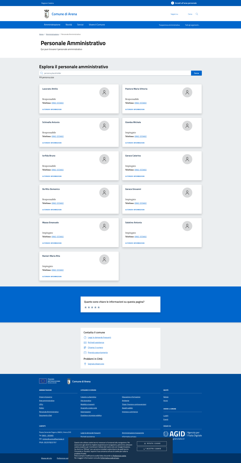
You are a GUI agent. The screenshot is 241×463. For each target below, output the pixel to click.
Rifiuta (154, 443)
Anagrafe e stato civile (89, 408)
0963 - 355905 (47, 435)
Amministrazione (52, 34)
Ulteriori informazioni (52, 109)
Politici (41, 408)
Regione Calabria (47, 3)
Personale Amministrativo (48, 411)
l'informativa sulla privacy (109, 458)
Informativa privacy (129, 436)
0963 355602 (58, 103)
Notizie (165, 397)
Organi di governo (45, 397)
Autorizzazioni (86, 411)
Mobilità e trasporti (88, 404)
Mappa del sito (46, 458)
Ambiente (125, 400)
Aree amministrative (46, 400)
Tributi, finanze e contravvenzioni (134, 404)
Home (41, 34)
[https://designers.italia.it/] (182, 434)
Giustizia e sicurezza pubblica (91, 415)
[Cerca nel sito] (197, 14)
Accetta (154, 448)
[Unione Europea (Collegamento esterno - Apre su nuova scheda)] (50, 381)
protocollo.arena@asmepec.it (53, 439)
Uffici (41, 404)
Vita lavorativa (86, 400)
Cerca (196, 73)
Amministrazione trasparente (133, 432)
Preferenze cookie (119, 455)
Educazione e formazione (131, 397)
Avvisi (165, 400)
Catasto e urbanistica (88, 397)
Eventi (165, 419)
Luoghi (165, 415)
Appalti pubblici (127, 408)
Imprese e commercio (130, 411)
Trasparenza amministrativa (169, 25)
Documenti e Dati (45, 415)
